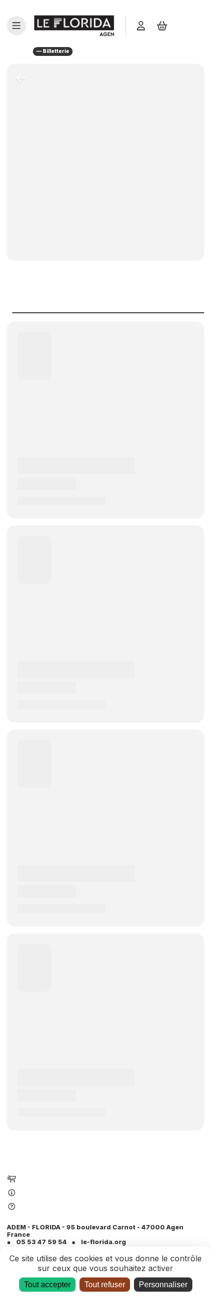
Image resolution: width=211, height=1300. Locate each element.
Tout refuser (104, 1284)
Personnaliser (163, 1284)
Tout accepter (47, 1284)
